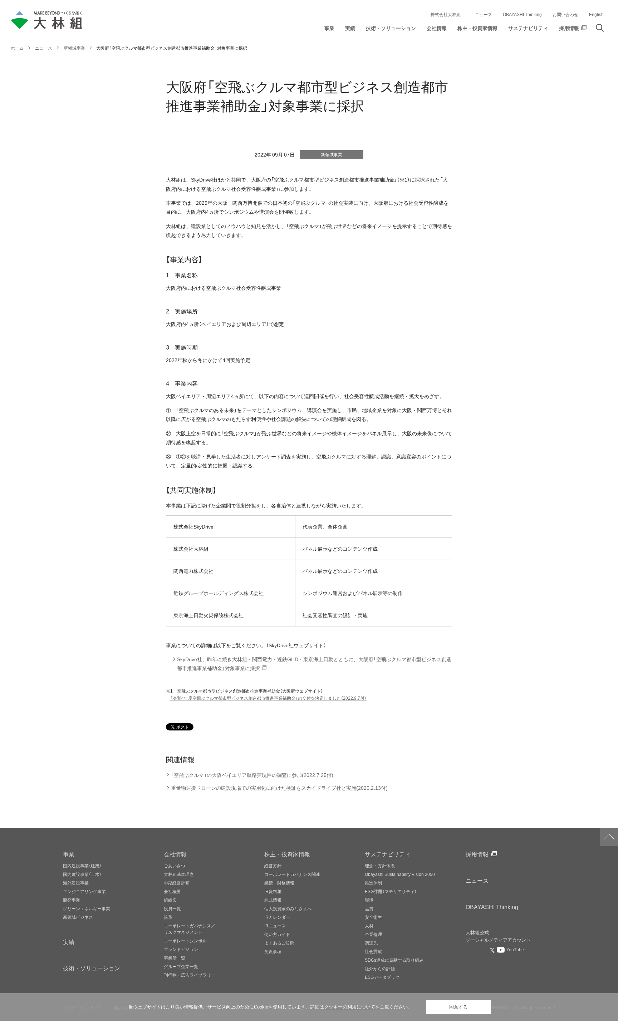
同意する (458, 1007)
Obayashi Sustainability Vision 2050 (400, 874)
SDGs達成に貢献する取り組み (394, 960)
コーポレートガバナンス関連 (292, 874)
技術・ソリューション (91, 967)
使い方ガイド (277, 934)
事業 (68, 853)
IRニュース (275, 925)
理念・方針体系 (380, 865)
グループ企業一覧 (181, 966)
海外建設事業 (76, 882)
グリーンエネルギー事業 (86, 908)
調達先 (371, 943)
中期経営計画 (177, 882)
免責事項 (272, 951)
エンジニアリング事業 (84, 891)
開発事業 (71, 900)
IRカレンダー (277, 917)
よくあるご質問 (279, 943)
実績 (68, 941)
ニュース (483, 14)
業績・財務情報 (279, 882)
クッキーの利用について (349, 1007)
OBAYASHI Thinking (522, 14)
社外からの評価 (380, 968)
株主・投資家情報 (287, 853)
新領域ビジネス (78, 917)
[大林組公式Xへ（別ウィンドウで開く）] (492, 950)
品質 (369, 908)
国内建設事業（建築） (82, 865)
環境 (369, 900)
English (596, 14)
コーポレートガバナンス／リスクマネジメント (189, 928)
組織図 (170, 900)
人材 (369, 925)
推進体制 (373, 882)
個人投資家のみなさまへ (288, 908)
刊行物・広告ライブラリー (189, 975)
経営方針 (272, 865)
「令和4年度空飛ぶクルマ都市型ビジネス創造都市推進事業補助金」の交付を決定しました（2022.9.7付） (268, 698)
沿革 (168, 917)
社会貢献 (373, 951)
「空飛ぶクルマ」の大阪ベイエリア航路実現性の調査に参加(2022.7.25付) (252, 775)
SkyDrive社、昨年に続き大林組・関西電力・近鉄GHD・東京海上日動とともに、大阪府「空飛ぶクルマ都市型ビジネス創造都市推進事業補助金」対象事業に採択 (314, 663)
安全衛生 (373, 917)
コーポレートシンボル (185, 940)
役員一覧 (172, 908)
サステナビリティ (388, 853)
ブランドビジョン (181, 949)
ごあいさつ (174, 865)
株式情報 (272, 900)
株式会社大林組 (446, 14)
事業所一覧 (174, 958)
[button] (329, 29)
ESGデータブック (382, 977)
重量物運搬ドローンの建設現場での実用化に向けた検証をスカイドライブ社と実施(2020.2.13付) (279, 788)
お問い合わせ (565, 14)
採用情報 (477, 853)
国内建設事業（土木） (82, 874)
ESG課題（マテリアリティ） (391, 891)
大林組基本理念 (179, 874)
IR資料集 (272, 891)
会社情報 (175, 853)
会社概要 (172, 891)
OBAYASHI (492, 906)
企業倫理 (373, 934)
